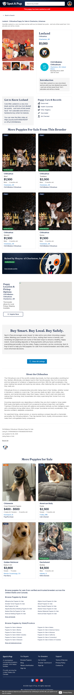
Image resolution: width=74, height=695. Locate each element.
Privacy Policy (60, 663)
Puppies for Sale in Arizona (13, 632)
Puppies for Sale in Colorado (13, 637)
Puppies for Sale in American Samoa (48, 630)
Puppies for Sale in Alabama (13, 627)
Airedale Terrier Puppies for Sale (15, 604)
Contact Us (59, 665)
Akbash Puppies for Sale (45, 604)
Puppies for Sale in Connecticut (47, 637)
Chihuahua (43, 36)
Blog (22, 663)
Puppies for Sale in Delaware (13, 639)
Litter (5, 465)
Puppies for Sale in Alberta (13, 630)
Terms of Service (61, 660)
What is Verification (27, 665)
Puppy (5, 135)
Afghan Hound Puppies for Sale (47, 601)
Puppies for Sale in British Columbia (15, 635)
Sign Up (23, 668)
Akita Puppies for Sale (11, 606)
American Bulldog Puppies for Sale (15, 613)
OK (60, 692)
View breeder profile (10, 269)
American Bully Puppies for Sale (47, 613)
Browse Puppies (26, 660)
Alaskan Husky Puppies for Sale (47, 608)
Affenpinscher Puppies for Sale (14, 601)
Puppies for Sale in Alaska (45, 627)
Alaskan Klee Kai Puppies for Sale (15, 611)
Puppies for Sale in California (46, 635)
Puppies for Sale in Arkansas (46, 632)
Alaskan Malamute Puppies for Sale (48, 611)
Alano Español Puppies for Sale (47, 606)
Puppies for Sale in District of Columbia (49, 639)
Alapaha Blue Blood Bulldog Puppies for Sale (18, 608)
